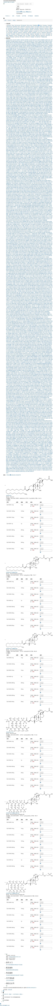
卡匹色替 (35, 31)
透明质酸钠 (47, 202)
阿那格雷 (13, 168)
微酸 (47, 106)
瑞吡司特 (13, 150)
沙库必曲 (14, 232)
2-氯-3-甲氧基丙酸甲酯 (36, 157)
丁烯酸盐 (45, 48)
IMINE (33, 229)
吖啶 (30, 141)
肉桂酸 (8, 113)
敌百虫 (15, 147)
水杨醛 (38, 177)
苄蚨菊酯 (38, 91)
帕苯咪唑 (15, 106)
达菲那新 (27, 104)
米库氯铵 (46, 180)
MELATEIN (19, 220)
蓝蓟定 (14, 175)
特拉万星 (28, 116)
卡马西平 (9, 138)
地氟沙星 (19, 127)
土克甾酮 (24, 65)
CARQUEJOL (9, 258)
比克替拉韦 (26, 94)
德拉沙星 (40, 104)
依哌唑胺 (38, 173)
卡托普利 (35, 257)
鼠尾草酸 (41, 112)
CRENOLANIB (31, 111)
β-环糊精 (27, 96)
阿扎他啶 (33, 213)
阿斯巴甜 (27, 192)
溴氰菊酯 (13, 126)
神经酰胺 (9, 166)
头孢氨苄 (40, 96)
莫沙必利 (38, 182)
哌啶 (16, 162)
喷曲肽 (29, 130)
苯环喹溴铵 (9, 26)
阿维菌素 (45, 242)
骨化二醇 (11, 257)
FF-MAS (41, 53)
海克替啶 (37, 28)
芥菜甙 (46, 222)
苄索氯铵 (45, 70)
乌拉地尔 (25, 235)
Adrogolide (24, 142)
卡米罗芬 (29, 115)
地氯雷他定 (24, 44)
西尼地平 (8, 188)
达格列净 (18, 104)
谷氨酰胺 (25, 123)
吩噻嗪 (48, 131)
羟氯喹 (41, 172)
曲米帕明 (19, 64)
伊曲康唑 (24, 255)
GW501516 (13, 169)
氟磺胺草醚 (8, 52)
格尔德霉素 (35, 151)
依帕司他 (45, 46)
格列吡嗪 (43, 42)
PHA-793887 (19, 61)
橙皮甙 (14, 198)
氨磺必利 (21, 166)
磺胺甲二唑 (15, 206)
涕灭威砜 (30, 143)
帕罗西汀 (41, 46)
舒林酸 (19, 176)
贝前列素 (28, 74)
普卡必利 (28, 248)
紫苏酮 (10, 131)
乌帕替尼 (28, 233)
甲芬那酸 (31, 106)
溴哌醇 (15, 70)
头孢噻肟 (43, 164)
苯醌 (43, 71)
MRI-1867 (31, 183)
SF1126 (37, 231)
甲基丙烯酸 (35, 106)
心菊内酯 (41, 197)
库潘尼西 (26, 111)
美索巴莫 (44, 184)
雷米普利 (31, 68)
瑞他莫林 (45, 91)
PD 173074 (25, 80)
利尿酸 (41, 173)
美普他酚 (40, 184)
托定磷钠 (13, 90)
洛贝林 (36, 41)
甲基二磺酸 (25, 85)
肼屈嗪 (22, 172)
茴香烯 (29, 168)
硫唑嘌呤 (37, 213)
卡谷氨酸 (37, 112)
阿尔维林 (31, 145)
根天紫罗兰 (8, 156)
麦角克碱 (36, 222)
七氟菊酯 (19, 116)
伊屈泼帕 (13, 250)
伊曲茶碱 (16, 255)
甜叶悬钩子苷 (43, 67)
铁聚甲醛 (25, 252)
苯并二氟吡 (21, 94)
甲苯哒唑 (35, 109)
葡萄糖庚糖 (20, 100)
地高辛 (30, 127)
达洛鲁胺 (34, 32)
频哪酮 (40, 161)
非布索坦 (16, 55)
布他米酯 (34, 48)
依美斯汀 (33, 194)
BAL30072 (39, 49)
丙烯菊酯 (25, 72)
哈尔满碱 (46, 169)
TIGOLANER (47, 206)
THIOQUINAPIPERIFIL (34, 86)
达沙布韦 (21, 156)
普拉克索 (50, 188)
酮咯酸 (34, 45)
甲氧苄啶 (17, 90)
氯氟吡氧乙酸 (32, 53)
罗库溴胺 (8, 70)
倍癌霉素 (40, 128)
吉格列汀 (44, 151)
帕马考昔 (25, 79)
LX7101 (37, 83)
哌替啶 (46, 134)
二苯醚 (29, 156)
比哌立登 (36, 72)
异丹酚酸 (48, 34)
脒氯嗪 (49, 145)
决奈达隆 (32, 55)
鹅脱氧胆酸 (48, 111)
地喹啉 (17, 78)
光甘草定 (25, 153)
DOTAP (44, 128)
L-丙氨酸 (48, 142)
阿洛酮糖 (11, 145)
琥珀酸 (42, 176)
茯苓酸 (39, 79)
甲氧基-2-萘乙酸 (19, 85)
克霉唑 (50, 212)
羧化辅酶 (15, 213)
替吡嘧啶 (50, 86)
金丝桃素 (50, 198)
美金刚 (22, 74)
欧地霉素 (43, 59)
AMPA (40, 100)
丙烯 (7, 247)
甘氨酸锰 (50, 108)
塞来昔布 (9, 111)
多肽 (8, 42)
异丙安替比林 (47, 247)
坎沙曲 (31, 257)
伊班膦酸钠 (29, 44)
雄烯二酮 (21, 168)
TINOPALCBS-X (34, 209)
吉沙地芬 (45, 124)
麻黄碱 (28, 195)
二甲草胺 (25, 156)
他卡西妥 (47, 65)
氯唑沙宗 (33, 187)
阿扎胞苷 (9, 194)
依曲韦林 (28, 227)
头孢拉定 (14, 165)
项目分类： (8, 38)
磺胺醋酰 (30, 205)
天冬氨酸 (25, 120)
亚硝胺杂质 (35, 25)
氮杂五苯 (29, 213)
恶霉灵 (14, 197)
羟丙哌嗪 (36, 55)
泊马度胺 (28, 188)
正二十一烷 (20, 171)
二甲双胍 (14, 221)
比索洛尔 (24, 46)
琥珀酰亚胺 (8, 205)
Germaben (18, 153)
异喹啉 (31, 254)
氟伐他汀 (50, 50)
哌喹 (11, 162)
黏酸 (14, 108)
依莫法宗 (41, 194)
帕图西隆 (10, 130)
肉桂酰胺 (32, 42)
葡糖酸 (18, 76)
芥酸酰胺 (43, 222)
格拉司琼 (35, 40)
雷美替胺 (8, 91)
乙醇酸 (10, 97)
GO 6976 (30, 154)
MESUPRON (9, 221)
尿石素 (45, 235)
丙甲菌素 (28, 259)
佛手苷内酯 (46, 71)
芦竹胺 (40, 191)
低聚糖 (37, 60)
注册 (4, 2)
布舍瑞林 (37, 93)
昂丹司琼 (50, 57)
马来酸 (40, 85)
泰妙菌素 (41, 117)
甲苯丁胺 (8, 135)
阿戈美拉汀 (41, 142)
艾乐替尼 (29, 101)
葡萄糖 (30, 100)
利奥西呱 (21, 150)
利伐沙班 (31, 119)
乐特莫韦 (43, 82)
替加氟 (15, 180)
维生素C (21, 120)
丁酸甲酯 (47, 157)
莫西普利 (44, 217)
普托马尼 (48, 35)
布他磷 (40, 93)
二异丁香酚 (19, 57)
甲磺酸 (39, 106)
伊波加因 (30, 228)
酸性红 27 (23, 214)
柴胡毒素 (33, 93)
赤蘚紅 (10, 224)
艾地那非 (18, 34)
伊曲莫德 (50, 25)
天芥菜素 (16, 171)
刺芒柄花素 (22, 52)
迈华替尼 (27, 183)
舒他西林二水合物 (31, 231)
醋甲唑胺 (36, 136)
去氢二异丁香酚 (26, 35)
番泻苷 (38, 201)
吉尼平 (47, 151)
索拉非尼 (49, 74)
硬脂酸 (14, 177)
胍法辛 (13, 124)
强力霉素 (24, 55)
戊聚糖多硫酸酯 (34, 130)
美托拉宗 (28, 158)
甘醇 (7, 151)
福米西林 (13, 52)
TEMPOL (8, 86)
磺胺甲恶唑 (20, 206)
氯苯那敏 (8, 44)
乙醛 (51, 40)
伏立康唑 (37, 74)
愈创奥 (10, 124)
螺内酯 (26, 203)
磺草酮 (26, 205)
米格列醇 (22, 217)
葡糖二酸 (15, 76)
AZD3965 (43, 120)
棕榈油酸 (46, 79)
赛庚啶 (45, 240)
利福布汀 (21, 93)
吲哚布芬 (24, 42)
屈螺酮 (40, 55)
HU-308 (26, 199)
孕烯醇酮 (24, 221)
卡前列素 (39, 257)
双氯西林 (15, 127)
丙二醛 (43, 108)
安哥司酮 (36, 142)
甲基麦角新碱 (10, 158)
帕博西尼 (24, 61)
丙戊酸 (18, 74)
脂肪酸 (39, 42)
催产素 (22, 60)
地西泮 (20, 78)
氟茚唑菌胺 (22, 53)
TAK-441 (43, 65)
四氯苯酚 (15, 86)
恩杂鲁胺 (21, 195)
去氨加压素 (30, 126)
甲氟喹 (13, 134)
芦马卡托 (9, 83)
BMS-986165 (48, 94)
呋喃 (47, 52)
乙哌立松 (25, 195)
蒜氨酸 (32, 36)
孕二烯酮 (21, 98)
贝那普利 (48, 49)
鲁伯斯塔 (19, 149)
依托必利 (20, 255)
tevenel (19, 86)
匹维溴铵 (44, 161)
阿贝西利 (47, 100)
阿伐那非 (18, 217)
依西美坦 (41, 227)
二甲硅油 (25, 202)
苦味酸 (14, 82)
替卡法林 (50, 115)
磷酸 (49, 80)
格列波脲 (41, 98)
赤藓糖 (7, 224)
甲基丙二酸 (43, 106)
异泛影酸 (37, 251)
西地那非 (24, 233)
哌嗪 (13, 162)
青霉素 (17, 42)
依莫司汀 (19, 194)
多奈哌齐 (44, 76)
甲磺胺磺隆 (44, 220)
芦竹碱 (7, 124)
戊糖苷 (39, 130)
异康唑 (32, 252)
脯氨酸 (22, 246)
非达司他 (15, 75)
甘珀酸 (24, 138)
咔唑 (22, 138)
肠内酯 (17, 195)
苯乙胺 (34, 131)
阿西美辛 (16, 243)
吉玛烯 (17, 98)
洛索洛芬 (28, 42)
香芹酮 (31, 139)
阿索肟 (23, 192)
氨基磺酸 (21, 177)
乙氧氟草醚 (18, 60)
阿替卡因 (37, 191)
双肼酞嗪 (12, 59)
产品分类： (8, 23)
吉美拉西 (38, 124)
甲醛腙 (26, 172)
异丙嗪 (35, 246)
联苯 (21, 50)
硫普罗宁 (11, 119)
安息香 (40, 71)
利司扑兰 (28, 36)
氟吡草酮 (21, 72)
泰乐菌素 (11, 149)
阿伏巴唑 (32, 142)
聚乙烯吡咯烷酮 (37, 188)
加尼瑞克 (18, 169)
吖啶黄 (32, 141)
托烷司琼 (39, 40)
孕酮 (8, 222)
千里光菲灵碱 (33, 179)
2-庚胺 (20, 65)
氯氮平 (7, 213)
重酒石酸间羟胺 (11, 136)
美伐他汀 (44, 243)
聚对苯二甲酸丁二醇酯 (19, 164)
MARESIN (10, 220)
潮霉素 (46, 198)
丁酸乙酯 (26, 225)
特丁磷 (36, 207)
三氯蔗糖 (16, 205)
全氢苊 (20, 121)
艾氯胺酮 (14, 224)
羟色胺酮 (25, 98)
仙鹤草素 (24, 259)
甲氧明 (25, 157)
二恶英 (44, 127)
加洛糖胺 (46, 97)
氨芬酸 (10, 102)
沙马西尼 (33, 35)
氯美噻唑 (25, 212)
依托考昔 (14, 173)
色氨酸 (15, 89)
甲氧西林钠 (25, 218)
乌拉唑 (28, 235)
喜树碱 (28, 45)
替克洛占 (8, 116)
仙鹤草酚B (24, 101)
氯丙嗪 (20, 187)
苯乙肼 (31, 131)
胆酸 (8, 112)
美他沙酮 (17, 136)
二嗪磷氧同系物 (48, 126)
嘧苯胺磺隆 (34, 59)
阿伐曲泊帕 (18, 214)
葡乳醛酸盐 (11, 100)
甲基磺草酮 (44, 135)
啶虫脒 (24, 102)
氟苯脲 (15, 116)
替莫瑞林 (10, 117)
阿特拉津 (43, 192)
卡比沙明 (32, 138)
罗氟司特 (29, 150)
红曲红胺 (48, 244)
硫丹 (21, 198)
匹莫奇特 (36, 161)
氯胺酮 (31, 186)
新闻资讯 (37, 16)
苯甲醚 (48, 168)
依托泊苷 (20, 227)
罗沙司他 (38, 150)
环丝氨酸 (34, 240)
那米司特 (43, 35)
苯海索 (9, 50)
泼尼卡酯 (16, 190)
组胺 (49, 171)
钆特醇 (30, 124)
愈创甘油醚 (25, 154)
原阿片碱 (19, 248)
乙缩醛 (39, 214)
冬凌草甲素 (20, 59)
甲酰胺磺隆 (17, 52)
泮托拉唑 (8, 106)
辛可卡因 (16, 188)
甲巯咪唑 (44, 136)
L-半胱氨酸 (10, 242)
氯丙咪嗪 (32, 212)
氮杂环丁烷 (49, 213)
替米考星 (49, 117)
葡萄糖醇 (49, 124)
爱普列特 (19, 222)
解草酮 (17, 94)
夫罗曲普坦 (31, 52)
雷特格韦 (41, 149)
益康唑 (22, 175)
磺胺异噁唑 (16, 231)
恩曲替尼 (13, 157)
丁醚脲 (40, 126)
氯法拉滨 (13, 212)
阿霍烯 (45, 142)
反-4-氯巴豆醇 (25, 87)
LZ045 (15, 35)
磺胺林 (11, 206)
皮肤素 (17, 126)
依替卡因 (49, 225)
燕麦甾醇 (15, 242)
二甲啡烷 (21, 31)
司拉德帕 (13, 34)
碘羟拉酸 (10, 228)
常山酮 (43, 169)
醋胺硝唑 (11, 146)
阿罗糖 (7, 145)
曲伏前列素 (25, 209)
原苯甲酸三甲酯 (13, 64)
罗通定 (34, 67)
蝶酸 (29, 105)
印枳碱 (28, 142)
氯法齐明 (17, 212)
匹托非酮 (50, 162)
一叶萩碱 (12, 179)
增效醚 (22, 162)
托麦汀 (29, 146)
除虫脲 (18, 198)
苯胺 (32, 132)
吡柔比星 (42, 28)
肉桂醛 (49, 209)
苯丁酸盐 (43, 132)
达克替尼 (31, 40)
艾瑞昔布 (12, 201)
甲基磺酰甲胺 (42, 206)
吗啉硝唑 (31, 182)
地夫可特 (39, 156)
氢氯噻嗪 (30, 172)
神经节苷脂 (41, 97)
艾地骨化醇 (21, 250)
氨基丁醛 (19, 216)
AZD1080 (39, 120)
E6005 (46, 173)
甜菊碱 (46, 203)
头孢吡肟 (14, 141)
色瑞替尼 (17, 111)
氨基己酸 (43, 102)
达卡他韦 (48, 128)
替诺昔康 (34, 89)
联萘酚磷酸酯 (45, 93)
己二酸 (32, 102)
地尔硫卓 (32, 78)
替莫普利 (47, 85)
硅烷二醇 (16, 233)
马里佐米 (48, 83)
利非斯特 (23, 83)
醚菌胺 (33, 127)
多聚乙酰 (38, 258)
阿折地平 (45, 213)
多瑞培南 (46, 78)
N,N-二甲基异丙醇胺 (26, 57)
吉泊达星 (10, 32)
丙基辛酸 (17, 120)
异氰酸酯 (36, 252)
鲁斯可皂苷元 (28, 149)
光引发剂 (12, 252)
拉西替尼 (33, 79)
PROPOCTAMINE (36, 247)
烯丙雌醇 (8, 216)
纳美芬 (32, 26)
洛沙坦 (30, 63)
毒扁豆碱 (48, 160)
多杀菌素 (11, 177)
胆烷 (36, 187)
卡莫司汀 (22, 139)
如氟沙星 (23, 149)
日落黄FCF (41, 231)
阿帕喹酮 (36, 190)
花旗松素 (45, 115)
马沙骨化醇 (24, 184)
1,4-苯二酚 (42, 198)
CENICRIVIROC (41, 111)
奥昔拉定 (9, 60)
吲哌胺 (50, 250)
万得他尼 (20, 236)
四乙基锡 (14, 117)
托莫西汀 (18, 40)
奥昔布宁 (13, 60)
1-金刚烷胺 (35, 145)
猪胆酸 (39, 169)
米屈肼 (7, 160)
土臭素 (13, 153)
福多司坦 (14, 48)
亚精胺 (21, 203)
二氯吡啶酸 (19, 113)
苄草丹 (36, 79)
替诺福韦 (16, 41)
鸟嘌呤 (18, 124)
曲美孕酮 (46, 63)
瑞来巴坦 (50, 68)
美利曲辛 (27, 220)
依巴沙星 (21, 228)
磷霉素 (26, 52)
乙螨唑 (24, 227)
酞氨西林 (30, 90)
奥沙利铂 (47, 59)
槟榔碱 (10, 191)
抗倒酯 (50, 87)
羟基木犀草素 (9, 199)
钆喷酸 (50, 75)
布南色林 (10, 74)
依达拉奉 (26, 175)
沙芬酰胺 (35, 177)
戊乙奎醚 (14, 130)
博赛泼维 (31, 94)
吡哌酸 (50, 104)
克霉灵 (34, 220)
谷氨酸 (22, 76)
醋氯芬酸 (50, 101)
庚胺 (11, 98)
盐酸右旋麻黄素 (33, 248)
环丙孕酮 (49, 240)
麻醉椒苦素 (32, 243)
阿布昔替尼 (10, 28)
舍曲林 (31, 45)
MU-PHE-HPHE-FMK (38, 183)
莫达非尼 (40, 217)
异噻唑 (42, 254)
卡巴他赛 (49, 255)
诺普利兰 (46, 90)
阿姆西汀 (40, 166)
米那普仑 (28, 244)
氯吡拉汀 (42, 212)
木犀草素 (26, 82)
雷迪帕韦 (39, 82)
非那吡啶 (27, 131)
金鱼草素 (28, 26)
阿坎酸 (12, 121)
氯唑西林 (8, 41)
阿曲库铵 (38, 242)
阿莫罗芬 (48, 166)
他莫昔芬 (42, 90)
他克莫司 (11, 207)
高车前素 (30, 198)
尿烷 (8, 235)
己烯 (43, 171)
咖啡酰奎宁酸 (26, 112)
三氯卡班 (19, 147)
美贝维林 (39, 109)
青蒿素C (14, 102)
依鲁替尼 (37, 199)
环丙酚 (27, 34)
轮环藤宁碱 (28, 239)
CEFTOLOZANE (32, 165)
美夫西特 (17, 134)
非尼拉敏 (45, 131)
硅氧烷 (21, 202)
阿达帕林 (43, 141)
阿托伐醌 (39, 192)
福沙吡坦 (19, 75)
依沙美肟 (37, 227)
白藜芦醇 (39, 68)
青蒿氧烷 (29, 191)
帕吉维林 (19, 106)
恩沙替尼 (9, 157)
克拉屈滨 (25, 210)
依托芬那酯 (15, 227)
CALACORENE (9, 115)
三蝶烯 (36, 64)
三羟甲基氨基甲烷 (10, 89)
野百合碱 (27, 182)
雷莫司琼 (12, 91)
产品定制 (18, 16)
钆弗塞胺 (21, 97)
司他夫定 (43, 203)
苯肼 (25, 160)
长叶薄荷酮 (39, 248)
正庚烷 (24, 171)
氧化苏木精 (46, 197)
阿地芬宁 (9, 142)
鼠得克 (28, 78)
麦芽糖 (46, 108)
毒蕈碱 (45, 182)
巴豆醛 (9, 239)
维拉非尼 (30, 236)
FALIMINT (11, 55)
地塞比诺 (45, 56)
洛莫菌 (23, 63)
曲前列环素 (30, 87)
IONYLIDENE (27, 251)
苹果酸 (43, 85)
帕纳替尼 (29, 79)
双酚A (35, 50)
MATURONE (27, 109)
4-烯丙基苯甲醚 (24, 224)
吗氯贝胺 (8, 182)
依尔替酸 (20, 173)
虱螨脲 (22, 82)
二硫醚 (8, 128)
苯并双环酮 (32, 71)
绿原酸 (48, 112)
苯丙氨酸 (28, 132)
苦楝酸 (33, 80)
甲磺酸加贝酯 (44, 36)
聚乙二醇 (35, 164)
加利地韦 (34, 154)
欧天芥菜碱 (32, 227)
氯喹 (17, 187)
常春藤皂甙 (37, 197)
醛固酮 (34, 143)
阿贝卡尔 (27, 214)
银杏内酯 (33, 98)
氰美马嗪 (21, 239)
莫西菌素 (10, 246)
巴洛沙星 (28, 71)
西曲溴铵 (9, 186)
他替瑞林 (38, 90)
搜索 (18, 6)
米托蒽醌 (37, 180)
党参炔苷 (15, 63)
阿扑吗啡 (40, 190)
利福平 (14, 119)
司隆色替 (44, 175)
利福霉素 (18, 119)
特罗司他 (51, 207)
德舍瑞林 (25, 126)
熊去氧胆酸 (32, 235)
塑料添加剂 (11, 164)
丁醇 (38, 70)
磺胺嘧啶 (39, 205)
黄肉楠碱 (8, 259)
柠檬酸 (12, 113)
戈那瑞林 (43, 153)
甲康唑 (20, 136)
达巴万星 (10, 104)
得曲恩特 (34, 56)
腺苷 (46, 141)
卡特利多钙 (36, 29)
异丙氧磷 (15, 247)
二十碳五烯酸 (29, 173)
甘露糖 (11, 109)
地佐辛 (9, 45)
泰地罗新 (45, 117)
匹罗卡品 (28, 161)
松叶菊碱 (40, 135)
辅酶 (22, 213)
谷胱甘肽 (32, 123)
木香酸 (26, 113)
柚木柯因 (12, 116)
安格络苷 (33, 168)
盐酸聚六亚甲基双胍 (28, 164)
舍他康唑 (45, 201)
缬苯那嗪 (15, 26)
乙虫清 (49, 224)
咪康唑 (43, 158)
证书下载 (24, 16)
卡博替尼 (48, 96)
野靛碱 (37, 255)
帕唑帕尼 (12, 79)
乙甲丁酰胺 (28, 194)
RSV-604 (46, 150)
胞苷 (35, 255)
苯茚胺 (37, 131)
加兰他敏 (33, 97)
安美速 (30, 242)
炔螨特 (50, 246)
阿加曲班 (42, 45)
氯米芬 (28, 212)
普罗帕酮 (10, 48)
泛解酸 (7, 80)
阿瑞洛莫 (43, 216)
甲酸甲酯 (43, 157)
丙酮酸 (39, 105)
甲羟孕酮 (10, 134)
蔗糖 (19, 205)
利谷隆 (49, 61)
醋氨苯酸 (9, 243)
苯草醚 (50, 258)
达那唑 (21, 56)
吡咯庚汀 (46, 162)
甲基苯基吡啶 (30, 218)
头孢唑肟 (27, 165)
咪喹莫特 (48, 227)
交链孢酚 (12, 216)
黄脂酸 (23, 113)
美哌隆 (33, 134)
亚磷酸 (46, 80)
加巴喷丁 (16, 151)
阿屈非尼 (43, 214)
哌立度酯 (19, 162)
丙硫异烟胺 (14, 248)
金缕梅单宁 (19, 197)
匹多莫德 (18, 82)
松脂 (27, 65)
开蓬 (39, 186)
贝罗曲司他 (11, 96)
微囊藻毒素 (14, 244)
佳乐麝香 (37, 97)
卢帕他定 (40, 41)
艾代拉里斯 (45, 199)
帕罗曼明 (23, 106)
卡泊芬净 (28, 151)
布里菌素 (29, 93)
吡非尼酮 (38, 162)
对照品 (14, 20)
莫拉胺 (11, 182)
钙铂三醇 (15, 257)
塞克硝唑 (8, 179)
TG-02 (40, 65)
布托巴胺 (14, 49)
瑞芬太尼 (35, 68)
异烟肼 (18, 228)
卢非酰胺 (48, 67)
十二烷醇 (40, 76)
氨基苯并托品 (16, 146)
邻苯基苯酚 (24, 50)
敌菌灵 (42, 168)
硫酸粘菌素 (16, 112)
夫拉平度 (37, 101)
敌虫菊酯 (37, 34)
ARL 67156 (48, 216)
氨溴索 (15, 216)
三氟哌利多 (35, 87)
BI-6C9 (35, 49)
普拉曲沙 (43, 188)
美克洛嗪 (43, 109)
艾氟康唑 (30, 175)
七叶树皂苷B (15, 101)
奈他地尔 (45, 25)
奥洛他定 (15, 44)
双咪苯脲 (8, 201)
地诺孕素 (43, 156)
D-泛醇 (43, 44)
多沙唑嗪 (29, 128)
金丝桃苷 (48, 172)
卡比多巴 (44, 96)
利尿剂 (12, 128)
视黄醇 (43, 68)
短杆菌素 (39, 179)
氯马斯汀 (29, 210)
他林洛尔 (9, 67)
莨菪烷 (43, 64)
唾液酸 (12, 176)
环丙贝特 (16, 210)
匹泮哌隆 (8, 162)
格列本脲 (8, 46)
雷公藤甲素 (32, 64)
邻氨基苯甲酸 (12, 120)
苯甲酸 (36, 44)
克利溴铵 (41, 210)
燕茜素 (16, 71)
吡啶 (49, 40)
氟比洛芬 (46, 50)
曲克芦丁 (48, 147)
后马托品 (11, 172)
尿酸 (36, 233)
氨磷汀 (46, 145)
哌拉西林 (25, 45)
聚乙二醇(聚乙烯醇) (47, 183)
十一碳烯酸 (32, 233)
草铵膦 (37, 100)
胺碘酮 (42, 40)
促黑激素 (16, 251)
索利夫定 (9, 203)
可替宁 (32, 237)
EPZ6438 (46, 207)
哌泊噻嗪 (30, 162)
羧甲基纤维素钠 (16, 139)
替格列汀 (36, 116)
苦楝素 (36, 146)
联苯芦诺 (31, 96)
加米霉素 (24, 151)
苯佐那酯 (32, 28)
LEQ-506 (34, 82)
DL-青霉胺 (19, 130)
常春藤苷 (8, 171)
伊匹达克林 (46, 251)
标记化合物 (17, 25)
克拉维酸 (11, 112)
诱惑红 (7, 102)
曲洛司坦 (38, 63)
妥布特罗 (19, 89)
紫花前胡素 (35, 104)
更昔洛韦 (38, 154)
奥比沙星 (16, 59)
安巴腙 (39, 145)
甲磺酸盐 (32, 136)
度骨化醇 (48, 76)
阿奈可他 (26, 168)
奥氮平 (43, 41)
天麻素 (31, 151)
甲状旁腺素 (16, 68)
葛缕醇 (25, 258)
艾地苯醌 (38, 228)
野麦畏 (29, 209)
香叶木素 (37, 127)
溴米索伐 (12, 70)
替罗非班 (28, 46)
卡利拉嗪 (45, 138)
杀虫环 (47, 89)
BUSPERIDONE (24, 48)
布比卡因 (18, 48)
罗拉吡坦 (34, 150)
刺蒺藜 (42, 207)
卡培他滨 (33, 115)
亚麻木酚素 (48, 232)
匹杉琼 (7, 164)
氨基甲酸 (33, 112)
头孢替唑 (22, 165)
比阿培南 (49, 70)
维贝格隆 (20, 35)
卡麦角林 (36, 113)
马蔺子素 (21, 252)
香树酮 (9, 168)
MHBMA (44, 83)
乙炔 (13, 123)
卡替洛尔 (14, 258)
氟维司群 (23, 75)
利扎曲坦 (35, 119)
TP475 (42, 179)
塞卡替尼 (48, 175)
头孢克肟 (18, 141)
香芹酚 (17, 258)
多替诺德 (8, 40)
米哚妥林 (19, 244)
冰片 (38, 50)
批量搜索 (18, 11)
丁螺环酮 (30, 48)
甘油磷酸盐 (37, 123)
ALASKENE (13, 143)
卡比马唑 (28, 138)
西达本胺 (28, 186)
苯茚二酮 (41, 131)
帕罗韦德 (49, 32)
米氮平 (22, 160)
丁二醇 (35, 70)
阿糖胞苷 (32, 255)
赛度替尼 (13, 111)
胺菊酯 (22, 117)
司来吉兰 (16, 179)
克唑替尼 (36, 111)
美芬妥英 (38, 220)
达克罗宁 (13, 56)
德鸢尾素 (16, 252)
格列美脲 (49, 98)
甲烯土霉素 (25, 136)
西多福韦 (11, 31)
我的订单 (9, 2)
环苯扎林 (37, 239)
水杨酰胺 (42, 177)
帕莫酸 (34, 173)
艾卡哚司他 (37, 36)
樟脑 (25, 74)
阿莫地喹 (44, 166)
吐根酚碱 (46, 165)
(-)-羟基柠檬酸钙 (23, 115)
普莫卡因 (12, 190)
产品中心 (7, 16)
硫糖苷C (16, 176)
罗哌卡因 (22, 67)
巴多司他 (23, 34)
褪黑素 (23, 220)
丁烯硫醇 (41, 70)
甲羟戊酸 (12, 41)
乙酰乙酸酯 (43, 121)
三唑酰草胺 (41, 251)
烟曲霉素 (35, 52)
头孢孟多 (40, 139)
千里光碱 (28, 179)
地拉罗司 (47, 156)
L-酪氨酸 (36, 65)
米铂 (41, 244)
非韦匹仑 (11, 75)
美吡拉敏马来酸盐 (18, 135)
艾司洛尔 (40, 250)
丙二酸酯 (40, 108)
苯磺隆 (12, 147)
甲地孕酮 (33, 184)
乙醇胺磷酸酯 (34, 160)
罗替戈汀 (31, 67)
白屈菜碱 (24, 186)
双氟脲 (44, 72)
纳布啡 (31, 29)
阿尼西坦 (34, 242)
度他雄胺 (9, 56)
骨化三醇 (19, 257)
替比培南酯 (13, 67)
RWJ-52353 (21, 68)
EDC (17, 173)
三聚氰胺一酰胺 (34, 166)
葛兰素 (51, 153)
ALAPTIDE (8, 143)
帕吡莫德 (51, 79)
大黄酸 (10, 93)
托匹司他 (12, 209)
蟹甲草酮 (40, 113)
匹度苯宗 (24, 161)
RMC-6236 (42, 26)
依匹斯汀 (39, 195)
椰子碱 (18, 213)
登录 (6, 2)
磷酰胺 (38, 160)
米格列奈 (27, 180)
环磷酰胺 (27, 240)
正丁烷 (37, 48)
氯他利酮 (46, 212)
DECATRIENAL (28, 56)
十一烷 (46, 233)
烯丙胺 (14, 145)
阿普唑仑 (26, 242)
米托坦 (33, 180)
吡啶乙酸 (36, 105)
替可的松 (8, 87)
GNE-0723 (49, 123)
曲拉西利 (10, 29)
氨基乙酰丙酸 (48, 102)
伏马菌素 (40, 52)
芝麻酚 (9, 233)
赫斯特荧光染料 (20, 199)
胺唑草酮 (43, 145)
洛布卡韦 (47, 82)
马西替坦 (40, 218)
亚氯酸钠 (35, 202)
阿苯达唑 (18, 143)
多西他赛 (36, 76)
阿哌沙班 (47, 41)
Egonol (17, 250)
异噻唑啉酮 (46, 254)
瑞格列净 (29, 91)
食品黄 (27, 75)
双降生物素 (40, 72)
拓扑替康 (40, 146)
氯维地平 (37, 210)
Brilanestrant (22, 96)
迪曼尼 (32, 57)
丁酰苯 (31, 49)
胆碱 (15, 42)
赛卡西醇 (43, 232)
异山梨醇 (35, 254)
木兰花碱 (36, 108)
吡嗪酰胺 (49, 248)
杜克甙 (47, 55)
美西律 (40, 158)
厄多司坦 (27, 222)
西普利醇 (39, 232)
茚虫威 (15, 201)
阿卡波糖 (16, 121)
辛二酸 (18, 177)
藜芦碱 (12, 186)
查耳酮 (20, 186)
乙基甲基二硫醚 (20, 225)
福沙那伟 (37, 53)
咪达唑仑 (35, 218)
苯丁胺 (34, 132)
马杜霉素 (44, 218)
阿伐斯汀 (36, 141)
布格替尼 (26, 31)
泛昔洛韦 (13, 53)
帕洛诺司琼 (14, 74)
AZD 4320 (34, 120)
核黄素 (18, 93)
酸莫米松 (22, 182)
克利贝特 (45, 210)
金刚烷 (17, 45)
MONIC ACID (31, 85)
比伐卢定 (48, 72)
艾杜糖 (41, 228)
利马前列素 (28, 83)
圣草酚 (32, 250)
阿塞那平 (10, 192)
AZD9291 (48, 120)
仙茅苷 (12, 239)
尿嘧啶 (21, 235)
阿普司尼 (10, 217)
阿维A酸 (41, 258)
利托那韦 (50, 149)
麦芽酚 (11, 184)
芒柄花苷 (8, 59)
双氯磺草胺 (24, 78)
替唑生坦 (26, 117)
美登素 (31, 109)
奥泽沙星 (26, 60)
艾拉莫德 (23, 201)
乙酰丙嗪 (24, 121)
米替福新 (14, 160)
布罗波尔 (19, 70)
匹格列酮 (50, 161)
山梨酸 (50, 176)
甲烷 (29, 136)
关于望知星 (30, 16)
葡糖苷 (29, 153)
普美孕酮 (28, 246)
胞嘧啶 (40, 255)
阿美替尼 (33, 101)
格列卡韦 (47, 154)
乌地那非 (14, 235)
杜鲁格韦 (33, 156)
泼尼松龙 (20, 190)
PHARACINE (22, 131)
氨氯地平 (29, 166)
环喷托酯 (12, 240)
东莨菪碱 (13, 45)
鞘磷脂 (7, 177)
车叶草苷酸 (29, 120)
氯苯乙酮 (10, 187)
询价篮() (24, 11)
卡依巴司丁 (40, 138)
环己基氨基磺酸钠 (41, 202)
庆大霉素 (10, 153)
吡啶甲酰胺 (14, 161)
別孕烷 (20, 221)
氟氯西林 (40, 44)
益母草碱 (16, 31)
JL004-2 (39, 32)
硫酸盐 (33, 206)
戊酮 (27, 130)
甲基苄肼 (44, 221)
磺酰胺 (24, 206)
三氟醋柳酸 (40, 87)
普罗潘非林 (10, 247)
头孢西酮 (48, 139)
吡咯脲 (45, 248)
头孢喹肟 (10, 165)
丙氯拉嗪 (40, 221)
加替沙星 (36, 75)
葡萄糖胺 (16, 100)
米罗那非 (31, 217)
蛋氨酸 (33, 44)
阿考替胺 (21, 123)
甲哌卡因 (12, 135)
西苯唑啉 (42, 187)
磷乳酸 (43, 80)
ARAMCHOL (34, 216)
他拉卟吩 (34, 90)
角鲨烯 (29, 203)
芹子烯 (19, 179)
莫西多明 (18, 182)
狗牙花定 (21, 237)
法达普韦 (9, 53)
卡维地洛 (21, 258)
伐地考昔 (16, 236)
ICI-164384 (42, 34)
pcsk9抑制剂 (17, 28)
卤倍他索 (10, 173)
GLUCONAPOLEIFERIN (36, 153)
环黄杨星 (45, 239)
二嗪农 (43, 126)
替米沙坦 (32, 116)
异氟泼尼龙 (40, 252)
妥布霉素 (21, 146)
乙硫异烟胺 (45, 224)
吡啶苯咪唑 (28, 160)
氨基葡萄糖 (25, 100)
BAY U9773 (35, 96)
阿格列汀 (46, 45)
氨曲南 (41, 242)
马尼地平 (8, 109)
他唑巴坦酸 (29, 89)
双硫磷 (29, 207)
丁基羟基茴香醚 (20, 49)
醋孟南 (12, 243)
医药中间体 (29, 25)
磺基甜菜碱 (21, 231)
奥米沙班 (39, 59)
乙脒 (30, 121)
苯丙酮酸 (40, 80)
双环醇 (29, 32)
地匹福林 (47, 42)
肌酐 (42, 237)
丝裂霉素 (44, 244)
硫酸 (25, 177)
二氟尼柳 (14, 57)
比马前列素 (16, 96)
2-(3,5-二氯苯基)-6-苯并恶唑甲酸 (20, 207)
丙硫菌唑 (10, 248)
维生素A (12, 236)
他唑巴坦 (16, 46)
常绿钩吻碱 (24, 179)
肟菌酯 (26, 147)
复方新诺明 (36, 237)
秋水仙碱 (25, 213)
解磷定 (46, 188)
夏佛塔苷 (50, 177)
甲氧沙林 (28, 243)
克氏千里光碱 (33, 201)
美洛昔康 (16, 218)
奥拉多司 (45, 60)
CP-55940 (40, 31)
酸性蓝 (10, 231)
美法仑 (31, 220)
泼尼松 (17, 221)
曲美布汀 (42, 63)
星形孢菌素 (38, 203)
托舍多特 (16, 209)
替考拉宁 (23, 116)
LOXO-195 (30, 82)
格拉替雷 (42, 154)
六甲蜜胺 (27, 145)
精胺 (24, 203)
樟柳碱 (45, 168)
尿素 (39, 209)
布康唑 (10, 49)
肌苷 (7, 251)
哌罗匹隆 (14, 131)
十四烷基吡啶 (39, 89)
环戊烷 (8, 240)
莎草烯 (42, 240)
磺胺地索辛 (43, 205)
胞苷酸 (32, 113)
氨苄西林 (27, 40)
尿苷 (10, 235)
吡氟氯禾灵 (14, 199)
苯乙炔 (45, 225)
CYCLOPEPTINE (21, 240)
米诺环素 (18, 160)
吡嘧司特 (27, 29)
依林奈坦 (42, 29)
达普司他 (17, 36)
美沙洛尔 (28, 184)
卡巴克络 (18, 138)
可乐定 (35, 212)
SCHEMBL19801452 (32, 232)
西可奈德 (50, 187)
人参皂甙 (37, 98)
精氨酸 (18, 191)
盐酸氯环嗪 (35, 186)
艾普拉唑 (50, 228)
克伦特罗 (43, 257)
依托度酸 (24, 173)
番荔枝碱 (9, 169)
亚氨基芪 (37, 229)
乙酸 (27, 102)
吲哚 (13, 231)
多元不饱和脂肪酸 (13, 105)
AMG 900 (13, 214)
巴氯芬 (24, 71)
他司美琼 (41, 115)
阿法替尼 (20, 101)
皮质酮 (25, 237)
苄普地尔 (13, 50)
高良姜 (20, 151)
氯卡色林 (27, 63)
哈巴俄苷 (51, 169)
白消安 (35, 42)
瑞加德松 (20, 91)
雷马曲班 (50, 90)
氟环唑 (15, 222)
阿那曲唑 (17, 168)
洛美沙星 (19, 63)
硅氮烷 (18, 202)
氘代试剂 (47, 29)
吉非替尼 (40, 75)
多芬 (19, 128)
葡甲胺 (26, 134)
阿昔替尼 (46, 101)
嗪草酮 (40, 243)
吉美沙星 (40, 151)
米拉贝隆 (33, 244)
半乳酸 (7, 76)
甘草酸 (13, 97)
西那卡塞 (11, 42)
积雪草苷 (14, 192)
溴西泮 (13, 71)
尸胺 (44, 113)
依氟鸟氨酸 (34, 175)
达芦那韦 (17, 156)
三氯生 (23, 147)
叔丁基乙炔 (46, 31)
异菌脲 (8, 252)
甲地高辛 (37, 243)
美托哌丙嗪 (33, 158)
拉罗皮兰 (13, 83)
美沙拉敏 (32, 135)
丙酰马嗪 (19, 247)
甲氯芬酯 (47, 109)
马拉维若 (9, 85)
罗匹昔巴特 (33, 83)
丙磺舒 (18, 105)
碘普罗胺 (33, 251)
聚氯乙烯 (23, 188)
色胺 (18, 65)
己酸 (27, 169)
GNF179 (22, 124)
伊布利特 (34, 228)
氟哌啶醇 (47, 195)
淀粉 (11, 232)
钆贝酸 (47, 75)
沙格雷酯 (46, 177)
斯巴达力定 (17, 203)
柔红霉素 (31, 104)
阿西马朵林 (19, 192)
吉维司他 (13, 156)
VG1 (9, 236)
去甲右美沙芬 (35, 126)
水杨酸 (23, 176)
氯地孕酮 (48, 186)
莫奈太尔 (48, 217)
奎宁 (34, 41)
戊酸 (45, 236)
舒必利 (25, 231)
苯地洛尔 (35, 57)
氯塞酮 (26, 187)
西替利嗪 (13, 166)
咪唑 (11, 229)
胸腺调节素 (36, 117)
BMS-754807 (36, 94)
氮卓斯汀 (41, 213)
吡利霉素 (42, 162)
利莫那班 (17, 150)
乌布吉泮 (49, 235)
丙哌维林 (30, 247)
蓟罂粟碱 (14, 191)
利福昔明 (22, 119)
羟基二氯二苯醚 (9, 127)
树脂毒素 (34, 91)
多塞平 (32, 128)
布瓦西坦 (46, 40)
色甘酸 (29, 113)
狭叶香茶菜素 (38, 168)
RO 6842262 (36, 149)
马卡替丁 (25, 108)
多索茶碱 (20, 55)
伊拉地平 (12, 255)
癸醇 (24, 56)
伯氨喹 (31, 221)
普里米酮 (35, 221)
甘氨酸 (45, 123)
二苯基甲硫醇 (41, 57)
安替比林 (28, 190)
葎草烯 (18, 172)
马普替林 (15, 109)
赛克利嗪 (33, 239)
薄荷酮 (42, 134)
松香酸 (17, 102)
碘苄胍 (23, 251)
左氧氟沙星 (29, 61)
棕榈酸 (42, 79)
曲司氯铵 (21, 90)
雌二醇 (47, 250)
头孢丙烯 (34, 258)
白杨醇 (47, 214)
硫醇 (41, 220)
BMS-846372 (42, 94)
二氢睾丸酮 (33, 203)
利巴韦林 (14, 93)
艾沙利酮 (37, 26)
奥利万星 (29, 59)
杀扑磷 (24, 243)
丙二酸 (27, 106)
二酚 (28, 76)
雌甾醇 (43, 250)
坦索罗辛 (37, 115)
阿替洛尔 (14, 217)
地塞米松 (20, 41)
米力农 (10, 160)
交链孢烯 (22, 145)
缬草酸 (42, 236)
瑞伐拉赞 (49, 91)
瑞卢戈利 (50, 150)
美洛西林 (48, 243)
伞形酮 (38, 233)
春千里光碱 (28, 201)
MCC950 (13, 85)
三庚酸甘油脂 (39, 147)
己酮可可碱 (44, 130)
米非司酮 (50, 158)
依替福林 (11, 227)
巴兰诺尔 (44, 49)
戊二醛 (28, 123)
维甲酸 (48, 236)
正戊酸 (36, 80)
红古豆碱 (16, 239)
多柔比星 (36, 128)
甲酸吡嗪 (32, 105)
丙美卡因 (46, 246)
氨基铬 (17, 166)
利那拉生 (23, 28)
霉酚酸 (17, 108)
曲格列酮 (40, 64)
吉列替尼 (44, 75)
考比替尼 (21, 111)
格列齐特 (45, 98)
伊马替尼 (50, 199)
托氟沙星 (44, 146)
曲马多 (15, 87)
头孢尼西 (45, 112)
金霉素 (29, 187)
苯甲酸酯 (29, 157)
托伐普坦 (33, 146)
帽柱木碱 (41, 180)
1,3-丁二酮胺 (38, 121)
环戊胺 (16, 240)
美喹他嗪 (24, 135)
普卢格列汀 (22, 36)
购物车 (13, 2)
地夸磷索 (46, 57)
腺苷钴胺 (11, 213)
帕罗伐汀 (50, 105)
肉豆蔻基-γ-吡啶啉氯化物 (19, 183)
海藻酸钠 (42, 143)
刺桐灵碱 (50, 222)
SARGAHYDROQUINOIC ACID (31, 176)
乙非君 (31, 224)
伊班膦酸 (26, 228)
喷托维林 (48, 130)
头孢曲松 (38, 165)
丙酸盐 (23, 247)
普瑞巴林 (47, 44)
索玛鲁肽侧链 (14, 194)
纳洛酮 (20, 42)
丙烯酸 (29, 102)
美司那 (40, 83)
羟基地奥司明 (25, 198)
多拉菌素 (22, 128)
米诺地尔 (27, 217)
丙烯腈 (39, 141)
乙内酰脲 (38, 198)
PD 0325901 (19, 80)
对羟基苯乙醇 (24, 89)
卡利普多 (47, 257)
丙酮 (47, 121)
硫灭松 (29, 117)
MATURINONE (20, 109)
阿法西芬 (12, 259)
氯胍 (41, 186)
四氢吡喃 (18, 117)
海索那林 (46, 171)
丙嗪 (25, 246)
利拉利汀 (42, 61)
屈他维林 (43, 55)
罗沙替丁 (38, 67)
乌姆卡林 (41, 235)
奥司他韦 (34, 60)
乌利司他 (18, 235)
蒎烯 (47, 161)
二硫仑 (35, 78)
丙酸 (21, 105)
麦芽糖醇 (8, 184)
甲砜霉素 (27, 86)
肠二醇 (29, 250)
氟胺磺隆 (30, 147)
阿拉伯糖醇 (29, 216)
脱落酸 (20, 102)
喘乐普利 (19, 87)
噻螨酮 (29, 199)
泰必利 (11, 44)
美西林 (12, 218)
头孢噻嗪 (35, 139)
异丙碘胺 (28, 254)
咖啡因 (46, 113)
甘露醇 (14, 184)
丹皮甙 (42, 105)
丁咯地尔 (23, 70)
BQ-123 (50, 93)
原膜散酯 (15, 172)
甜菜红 (12, 72)
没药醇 (28, 50)
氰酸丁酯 (25, 49)
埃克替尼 (41, 199)
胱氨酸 (28, 255)
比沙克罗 (32, 50)
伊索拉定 (25, 32)
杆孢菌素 (39, 119)
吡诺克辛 (34, 162)
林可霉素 (46, 61)
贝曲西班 (16, 72)
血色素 (50, 197)
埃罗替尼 (17, 157)
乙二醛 (9, 151)
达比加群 (8, 79)
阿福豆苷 (20, 259)
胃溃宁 (12, 205)
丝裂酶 (30, 180)
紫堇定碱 (29, 237)
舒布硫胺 (22, 205)
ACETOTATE (9, 123)
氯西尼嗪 (9, 212)
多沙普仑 (50, 78)
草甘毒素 (8, 154)
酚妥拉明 (13, 132)
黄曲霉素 (16, 259)
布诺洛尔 (32, 70)
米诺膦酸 (50, 106)
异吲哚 (47, 252)
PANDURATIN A (13, 61)
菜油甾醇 (28, 257)
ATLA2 (43, 100)
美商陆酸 (11, 82)
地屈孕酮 (17, 56)
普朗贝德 (48, 221)
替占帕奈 (23, 86)
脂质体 (47, 26)
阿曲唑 (49, 190)
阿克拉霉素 (46, 258)
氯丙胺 (38, 212)
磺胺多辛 (8, 206)
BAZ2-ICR (13, 94)
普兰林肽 (8, 190)
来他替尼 (32, 190)
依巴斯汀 (50, 173)
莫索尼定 (42, 182)
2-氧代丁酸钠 (30, 202)
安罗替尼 (9, 25)
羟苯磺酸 (36, 169)
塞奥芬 (32, 117)
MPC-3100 (36, 85)
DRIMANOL (8, 78)
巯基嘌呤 (28, 135)
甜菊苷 (50, 203)
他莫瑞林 (26, 90)
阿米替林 (25, 166)
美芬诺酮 (49, 134)
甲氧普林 (48, 136)
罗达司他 (25, 150)
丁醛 (29, 49)
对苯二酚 (38, 172)
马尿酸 (29, 169)
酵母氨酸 (31, 177)
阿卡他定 (22, 143)
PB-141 (16, 79)
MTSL (9, 218)
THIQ (45, 179)
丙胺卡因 (28, 221)
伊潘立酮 (8, 229)
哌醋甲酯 (15, 158)
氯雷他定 (22, 40)
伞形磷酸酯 (42, 233)
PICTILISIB (20, 79)
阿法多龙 (18, 145)
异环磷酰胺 (45, 228)
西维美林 (16, 186)
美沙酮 (36, 135)
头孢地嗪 (39, 164)
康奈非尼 (38, 35)
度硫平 (25, 128)
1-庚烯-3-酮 (29, 171)
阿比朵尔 (39, 216)
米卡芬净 (10, 244)
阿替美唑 (35, 192)
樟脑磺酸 (37, 46)
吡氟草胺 (26, 127)
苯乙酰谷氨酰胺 (23, 132)
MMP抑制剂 (44, 229)
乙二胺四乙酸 (25, 41)
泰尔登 (23, 187)
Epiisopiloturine (33, 195)
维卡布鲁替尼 (25, 236)
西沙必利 (21, 210)
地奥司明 (41, 127)
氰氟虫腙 (49, 135)
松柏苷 (14, 237)
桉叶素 (19, 188)
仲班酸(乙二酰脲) (13, 80)
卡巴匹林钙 (13, 138)
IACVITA (33, 199)
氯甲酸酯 (14, 187)
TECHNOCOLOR (10, 180)
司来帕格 (46, 231)
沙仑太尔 (22, 232)
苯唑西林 (50, 45)
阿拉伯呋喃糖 (45, 190)
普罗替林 (23, 248)
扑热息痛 (21, 243)
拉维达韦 (20, 32)
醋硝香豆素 (35, 214)
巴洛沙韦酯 (8, 94)
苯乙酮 (49, 121)
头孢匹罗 (47, 164)
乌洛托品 (40, 136)
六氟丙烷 (34, 171)
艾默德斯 (37, 194)
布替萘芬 (49, 48)
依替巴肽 (23, 222)
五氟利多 (32, 34)
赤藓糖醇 (36, 250)
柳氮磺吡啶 (29, 206)
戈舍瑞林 (47, 153)
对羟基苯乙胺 (31, 65)
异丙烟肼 (14, 228)
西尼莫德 (46, 176)
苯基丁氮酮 (38, 132)
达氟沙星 (14, 104)
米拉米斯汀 (37, 244)
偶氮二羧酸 (8, 214)
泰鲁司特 (8, 209)
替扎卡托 (23, 180)
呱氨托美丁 (24, 216)
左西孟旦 (34, 61)
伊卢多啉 (23, 194)
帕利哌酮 (46, 105)
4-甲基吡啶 (19, 161)
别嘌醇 (50, 214)
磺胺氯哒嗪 (34, 205)
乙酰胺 (27, 121)
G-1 (25, 124)
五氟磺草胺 (23, 130)
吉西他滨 (8, 98)
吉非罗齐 (34, 124)
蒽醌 (25, 190)
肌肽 (25, 139)
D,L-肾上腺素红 (19, 142)
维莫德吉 (34, 236)
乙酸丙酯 (42, 247)
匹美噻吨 (32, 161)
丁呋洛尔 (28, 70)
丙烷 (38, 246)
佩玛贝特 (15, 29)
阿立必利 (50, 143)
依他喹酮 (39, 224)
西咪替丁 (12, 188)
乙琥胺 (11, 225)
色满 (38, 187)
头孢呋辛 (42, 165)
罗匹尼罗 (18, 67)
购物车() (29, 11)
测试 (11, 40)
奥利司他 (41, 60)
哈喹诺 (50, 195)
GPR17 (50, 154)
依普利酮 (43, 195)
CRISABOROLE (47, 237)
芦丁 (33, 149)
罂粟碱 (11, 106)
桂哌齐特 (42, 209)
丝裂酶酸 (8, 108)
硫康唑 (30, 31)
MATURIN (15, 220)
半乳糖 (29, 97)
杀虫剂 (19, 251)
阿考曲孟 (12, 36)
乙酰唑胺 (33, 121)
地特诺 (41, 56)
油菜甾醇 (23, 257)
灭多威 (47, 184)
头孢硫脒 (44, 139)
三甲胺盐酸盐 (46, 87)
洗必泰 (44, 186)
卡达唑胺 (21, 112)
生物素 (32, 72)
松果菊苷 (18, 175)
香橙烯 (25, 191)
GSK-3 (27, 124)
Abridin (48, 242)
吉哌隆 (13, 98)
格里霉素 (12, 154)
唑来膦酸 (41, 74)
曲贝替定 (48, 146)
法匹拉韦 (17, 53)
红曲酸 (11, 108)
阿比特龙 (9, 121)
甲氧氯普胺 (24, 158)
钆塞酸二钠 (25, 97)
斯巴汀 (12, 203)
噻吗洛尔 (46, 86)
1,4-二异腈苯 (48, 132)
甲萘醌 (36, 134)
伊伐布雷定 (32, 74)
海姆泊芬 (8, 198)
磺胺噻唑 (37, 206)
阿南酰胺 (47, 192)
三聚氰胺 (30, 134)
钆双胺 (17, 97)
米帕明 (40, 229)
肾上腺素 (13, 142)
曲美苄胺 (8, 64)
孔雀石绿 (48, 218)
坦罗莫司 (33, 207)
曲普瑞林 (44, 147)
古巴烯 (18, 237)
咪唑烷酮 (14, 229)
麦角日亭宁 (31, 222)
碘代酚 (46, 68)
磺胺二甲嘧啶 (49, 205)
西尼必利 (46, 209)
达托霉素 (22, 104)
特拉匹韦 (19, 180)
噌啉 (13, 210)
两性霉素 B (41, 101)
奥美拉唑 (38, 45)
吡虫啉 (44, 227)
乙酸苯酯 (17, 132)
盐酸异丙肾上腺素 (22, 254)
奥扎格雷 (30, 41)
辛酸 (30, 112)
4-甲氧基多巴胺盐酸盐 (12, 65)
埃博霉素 (11, 222)
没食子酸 (11, 76)
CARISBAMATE (9, 139)
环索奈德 (46, 187)
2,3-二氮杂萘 (43, 160)
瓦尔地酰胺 (10, 237)
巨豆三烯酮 (22, 134)
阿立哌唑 (21, 191)
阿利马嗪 (46, 143)
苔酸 (44, 173)
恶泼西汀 (18, 224)
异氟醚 (44, 252)
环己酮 (48, 239)
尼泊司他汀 (10, 63)
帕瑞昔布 (19, 44)
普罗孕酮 (18, 246)
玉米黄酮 (29, 98)
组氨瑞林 (34, 198)
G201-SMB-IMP (21, 26)
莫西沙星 (14, 246)
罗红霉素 (15, 149)
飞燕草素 (9, 126)
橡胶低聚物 (8, 150)
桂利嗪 (10, 210)
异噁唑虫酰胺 (21, 29)
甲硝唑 (37, 158)
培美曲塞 (30, 80)
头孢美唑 (27, 141)
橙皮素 (11, 198)
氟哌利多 (13, 78)
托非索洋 (9, 90)
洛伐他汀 (34, 63)
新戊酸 (7, 105)
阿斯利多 (44, 191)
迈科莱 (27, 28)
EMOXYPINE (46, 194)
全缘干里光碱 (11, 251)
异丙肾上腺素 (15, 254)
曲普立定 (27, 64)
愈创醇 (12, 151)
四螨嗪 (21, 212)
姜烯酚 (12, 233)
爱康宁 (11, 175)
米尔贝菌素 (24, 244)
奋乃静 (18, 131)
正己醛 (7, 197)
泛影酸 (39, 102)
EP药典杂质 (23, 25)
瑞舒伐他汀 (43, 119)
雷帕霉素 (16, 91)
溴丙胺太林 (41, 246)
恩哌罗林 (9, 195)
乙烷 (42, 224)
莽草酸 (9, 176)
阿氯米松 (26, 143)
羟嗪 (44, 172)
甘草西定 (38, 61)
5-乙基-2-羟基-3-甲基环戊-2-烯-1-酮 (36, 225)
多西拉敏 (28, 55)
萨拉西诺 (18, 232)
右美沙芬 (14, 40)
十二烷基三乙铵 (40, 78)
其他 (13, 25)
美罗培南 (20, 218)
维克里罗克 (38, 236)
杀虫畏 (39, 207)
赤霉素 (21, 153)
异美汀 (10, 254)
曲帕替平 (47, 64)
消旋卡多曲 (26, 68)
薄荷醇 (36, 184)
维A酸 (9, 147)
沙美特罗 (26, 232)
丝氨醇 (41, 201)
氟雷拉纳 (27, 53)
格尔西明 (50, 97)
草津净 (24, 239)
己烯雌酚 (10, 57)
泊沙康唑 (32, 188)
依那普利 (26, 250)
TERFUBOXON (45, 116)
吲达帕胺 (49, 229)
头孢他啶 (18, 165)
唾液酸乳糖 (9, 202)
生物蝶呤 (29, 72)
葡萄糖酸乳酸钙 (16, 115)
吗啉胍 (34, 182)
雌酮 (28, 224)
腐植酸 (32, 169)
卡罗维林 (28, 139)
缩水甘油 (41, 123)
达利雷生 (47, 28)
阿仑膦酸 (36, 102)
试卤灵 (41, 91)
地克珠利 (49, 56)
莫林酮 (14, 182)
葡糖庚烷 (34, 100)
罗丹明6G (11, 68)
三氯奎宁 (34, 147)
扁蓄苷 (21, 154)
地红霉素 (48, 127)
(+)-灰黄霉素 (17, 154)
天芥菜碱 (12, 171)
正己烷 (40, 171)
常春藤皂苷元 (24, 197)
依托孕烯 (38, 56)
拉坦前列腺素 (18, 83)
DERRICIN (21, 126)
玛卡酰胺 (21, 108)
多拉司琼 (15, 128)
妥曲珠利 (12, 87)
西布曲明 (14, 202)
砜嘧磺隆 (27, 119)
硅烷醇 (20, 233)
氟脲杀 (22, 127)
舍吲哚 (48, 201)
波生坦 (25, 93)
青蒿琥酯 (33, 191)
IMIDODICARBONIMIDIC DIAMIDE (24, 229)
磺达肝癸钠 (31, 75)
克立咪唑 (33, 210)
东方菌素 (25, 59)
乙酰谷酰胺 (16, 123)
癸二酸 (39, 176)
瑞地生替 (42, 150)
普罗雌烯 (32, 246)
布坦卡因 (41, 48)
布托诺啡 (21, 45)
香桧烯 (27, 177)
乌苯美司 (9, 72)
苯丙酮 (26, 247)
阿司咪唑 (31, 192)
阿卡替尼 (10, 101)
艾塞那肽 (9, 250)
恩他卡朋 (13, 195)
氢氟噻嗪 (34, 172)
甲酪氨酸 (19, 158)
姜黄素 (41, 124)
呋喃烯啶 (44, 52)
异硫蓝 (39, 254)
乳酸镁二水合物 (30, 108)
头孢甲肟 (22, 141)
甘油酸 (25, 76)
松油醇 (11, 86)
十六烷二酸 (23, 169)
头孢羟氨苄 (29, 258)
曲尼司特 (20, 209)
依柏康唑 (8, 175)
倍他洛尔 (17, 50)
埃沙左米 (19, 201)
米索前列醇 (35, 217)
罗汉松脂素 (19, 184)
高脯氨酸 (47, 104)
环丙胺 (30, 240)
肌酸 (40, 237)
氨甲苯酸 (48, 119)
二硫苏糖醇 (31, 76)
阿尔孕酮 (38, 143)
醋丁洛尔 (31, 214)
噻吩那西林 (41, 86)
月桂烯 (48, 182)
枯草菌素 (20, 71)
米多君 (46, 158)
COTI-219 (44, 255)
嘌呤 (43, 248)
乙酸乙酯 (15, 225)
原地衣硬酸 (25, 105)
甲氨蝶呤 (21, 157)
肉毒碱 (48, 46)
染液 (36, 156)
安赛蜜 (18, 242)
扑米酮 (37, 171)
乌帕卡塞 (15, 32)
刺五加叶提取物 (31, 197)
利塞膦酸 (20, 46)
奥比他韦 (30, 60)
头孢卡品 (10, 141)
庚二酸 (43, 104)
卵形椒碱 (26, 162)
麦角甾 (39, 222)
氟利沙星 (37, 235)
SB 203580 (39, 175)
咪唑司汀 (50, 180)
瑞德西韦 (46, 149)
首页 (13, 16)
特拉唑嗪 (40, 116)
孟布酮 (39, 134)
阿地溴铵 (22, 242)
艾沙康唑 (29, 252)
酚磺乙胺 (35, 224)
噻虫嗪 (43, 89)
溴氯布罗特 (41, 50)
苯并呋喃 (37, 71)
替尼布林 (44, 32)
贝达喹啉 (33, 46)
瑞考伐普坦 (25, 91)
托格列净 (25, 146)
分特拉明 (9, 132)
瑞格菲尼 (45, 74)
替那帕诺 (11, 35)
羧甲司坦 (36, 138)
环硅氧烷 (38, 240)
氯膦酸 (15, 113)
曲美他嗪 (50, 63)
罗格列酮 (27, 67)
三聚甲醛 (23, 64)
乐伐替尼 (12, 46)
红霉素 (50, 42)
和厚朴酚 (11, 197)
